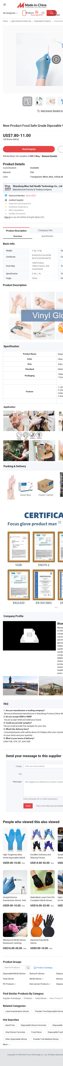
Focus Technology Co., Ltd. (37, 1054)
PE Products (8, 984)
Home (5, 21)
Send (28, 805)
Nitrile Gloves (35, 978)
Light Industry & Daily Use (21, 21)
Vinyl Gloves (8, 978)
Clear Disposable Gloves (16, 1039)
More (5, 1044)
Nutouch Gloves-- (37, 973)
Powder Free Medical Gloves (46, 1039)
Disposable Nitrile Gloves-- (14, 973)
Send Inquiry (29, 149)
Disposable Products (42, 21)
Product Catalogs (44, 967)
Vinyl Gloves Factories (15, 1032)
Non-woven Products (39, 984)
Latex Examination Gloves (17, 1011)
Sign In (7, 217)
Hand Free (10, 1025)
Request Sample (49, 156)
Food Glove (36, 1032)
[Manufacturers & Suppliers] (31, 5)
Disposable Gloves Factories (33, 1025)
